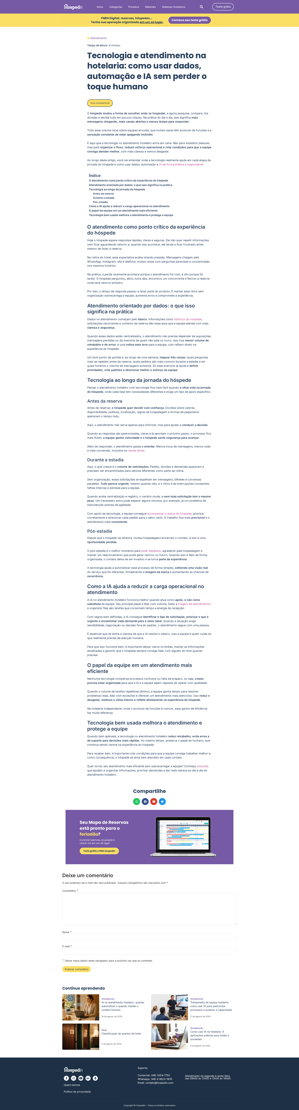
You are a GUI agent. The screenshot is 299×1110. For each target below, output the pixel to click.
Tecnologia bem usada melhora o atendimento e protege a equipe (131, 215)
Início (100, 6)
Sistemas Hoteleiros (173, 6)
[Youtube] (80, 1078)
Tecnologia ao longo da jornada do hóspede (117, 189)
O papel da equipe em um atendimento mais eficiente (123, 210)
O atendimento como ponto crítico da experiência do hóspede (128, 180)
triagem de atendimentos (194, 604)
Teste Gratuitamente (100, 103)
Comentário (70, 890)
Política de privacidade (77, 1091)
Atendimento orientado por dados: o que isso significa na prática (130, 185)
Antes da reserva (103, 193)
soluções (202, 766)
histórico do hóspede (188, 319)
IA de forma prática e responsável (181, 164)
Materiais (150, 6)
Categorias (115, 6)
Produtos (133, 6)
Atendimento (98, 38)
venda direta (136, 450)
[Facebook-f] (66, 1078)
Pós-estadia (100, 202)
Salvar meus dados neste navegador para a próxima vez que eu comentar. (109, 960)
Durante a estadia (103, 197)
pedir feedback (151, 550)
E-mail (67, 946)
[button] (201, 6)
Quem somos (72, 1085)
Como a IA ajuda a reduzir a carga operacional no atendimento (129, 206)
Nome (66, 932)
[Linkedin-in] (87, 1078)
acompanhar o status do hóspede (169, 513)
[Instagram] (73, 1078)
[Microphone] (95, 1078)
